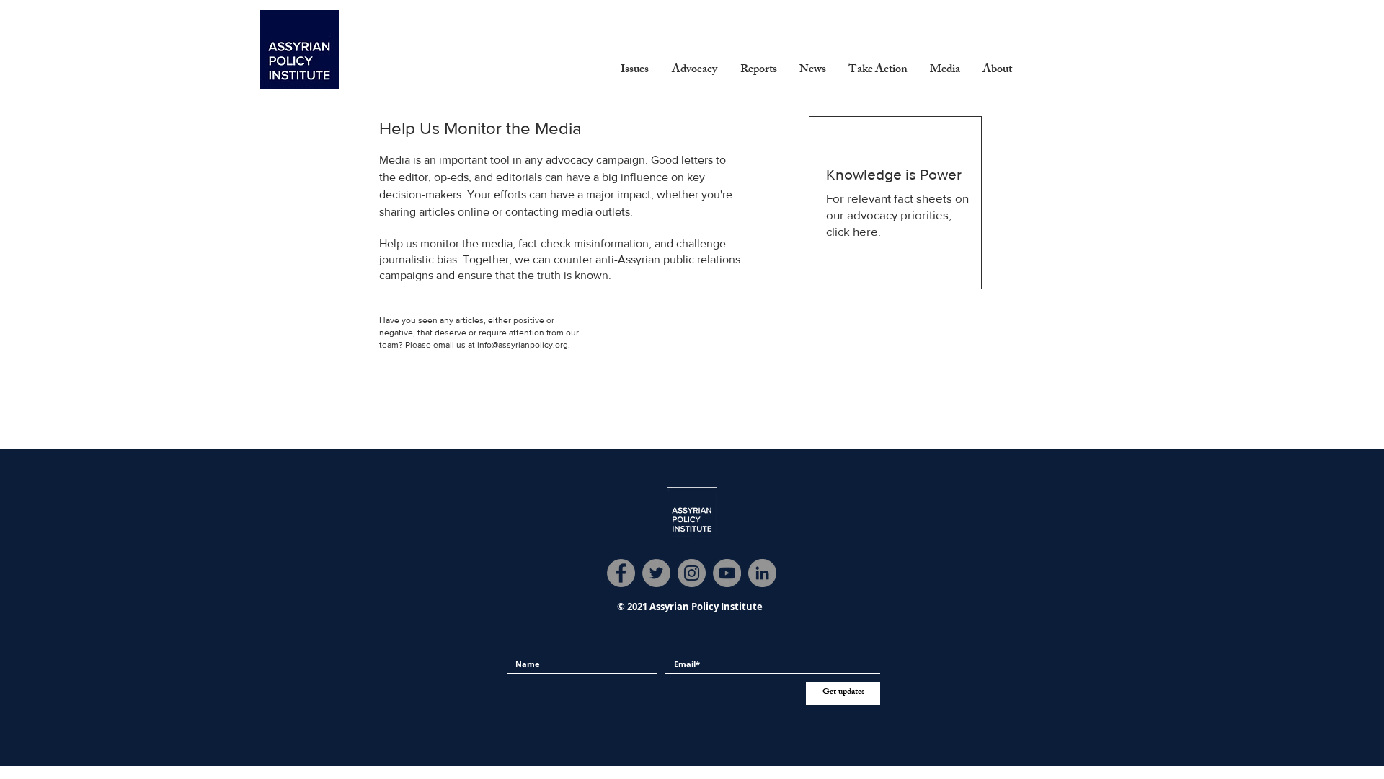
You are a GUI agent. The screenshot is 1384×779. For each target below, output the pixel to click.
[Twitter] (656, 573)
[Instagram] (692, 573)
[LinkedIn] (762, 573)
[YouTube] (727, 573)
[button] (634, 71)
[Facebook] (621, 573)
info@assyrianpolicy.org (522, 345)
